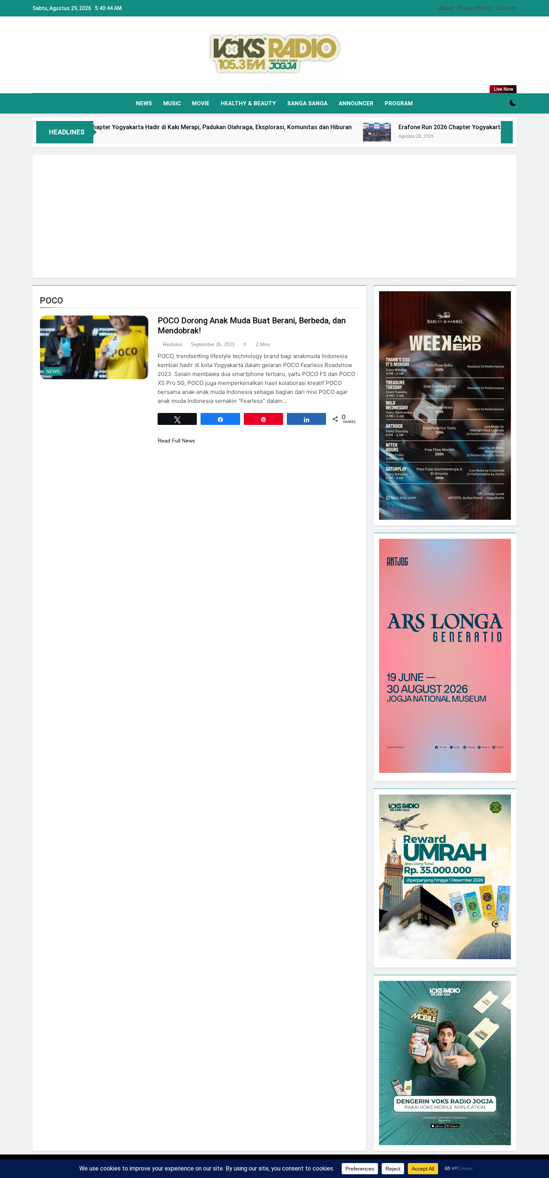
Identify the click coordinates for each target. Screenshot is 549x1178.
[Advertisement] (274, 216)
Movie (201, 103)
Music (172, 103)
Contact (506, 8)
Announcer (356, 103)
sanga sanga (307, 103)
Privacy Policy (475, 8)
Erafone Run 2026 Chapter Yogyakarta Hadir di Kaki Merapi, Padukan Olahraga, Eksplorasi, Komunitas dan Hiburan (167, 127)
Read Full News (176, 441)
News (144, 103)
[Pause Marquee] (507, 132)
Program (399, 103)
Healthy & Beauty (248, 103)
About (446, 8)
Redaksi (172, 344)
